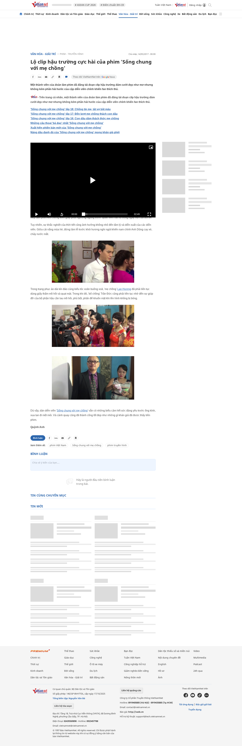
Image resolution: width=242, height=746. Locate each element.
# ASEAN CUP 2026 (85, 4)
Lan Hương (124, 289)
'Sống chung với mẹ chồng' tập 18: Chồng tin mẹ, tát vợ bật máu (70, 109)
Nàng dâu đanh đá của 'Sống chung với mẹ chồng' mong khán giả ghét (75, 132)
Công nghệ (169, 14)
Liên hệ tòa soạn (63, 705)
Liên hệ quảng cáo (131, 690)
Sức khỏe (156, 14)
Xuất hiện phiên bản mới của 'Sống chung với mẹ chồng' (65, 127)
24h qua (197, 670)
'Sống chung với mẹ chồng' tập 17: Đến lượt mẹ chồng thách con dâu (74, 113)
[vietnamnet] (40, 8)
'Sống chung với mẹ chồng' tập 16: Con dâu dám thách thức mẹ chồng (74, 118)
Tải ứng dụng (186, 704)
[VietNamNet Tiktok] (199, 696)
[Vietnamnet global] (180, 6)
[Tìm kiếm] (210, 5)
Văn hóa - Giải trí (128, 14)
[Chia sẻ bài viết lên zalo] (39, 76)
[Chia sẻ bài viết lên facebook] (32, 76)
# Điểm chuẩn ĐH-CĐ (112, 4)
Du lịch (202, 14)
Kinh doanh (52, 14)
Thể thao (112, 14)
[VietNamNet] (21, 14)
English (162, 664)
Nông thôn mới (132, 677)
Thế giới (100, 14)
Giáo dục (89, 14)
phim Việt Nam (58, 445)
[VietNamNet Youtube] (192, 696)
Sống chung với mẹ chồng (72, 410)
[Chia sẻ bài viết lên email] (46, 76)
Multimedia (199, 657)
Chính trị (29, 14)
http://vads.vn (136, 711)
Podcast (197, 664)
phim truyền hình (117, 445)
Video (196, 651)
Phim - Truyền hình (71, 53)
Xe (178, 14)
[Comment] (66, 76)
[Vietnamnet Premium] (40, 652)
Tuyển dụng (194, 709)
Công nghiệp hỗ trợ (135, 664)
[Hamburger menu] (221, 14)
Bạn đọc (212, 14)
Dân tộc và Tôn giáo (71, 14)
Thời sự (39, 14)
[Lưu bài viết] (59, 76)
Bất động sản (189, 14)
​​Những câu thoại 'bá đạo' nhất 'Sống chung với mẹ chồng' (67, 123)
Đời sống (144, 14)
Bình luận (38, 438)
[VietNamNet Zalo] (206, 696)
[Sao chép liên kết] (52, 76)
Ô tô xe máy (96, 664)
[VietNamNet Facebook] (186, 696)
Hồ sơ (161, 670)
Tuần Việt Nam (163, 4)
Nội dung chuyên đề (169, 657)
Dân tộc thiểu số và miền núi (174, 651)
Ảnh (160, 677)
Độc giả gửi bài (204, 704)
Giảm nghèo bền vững (136, 670)
